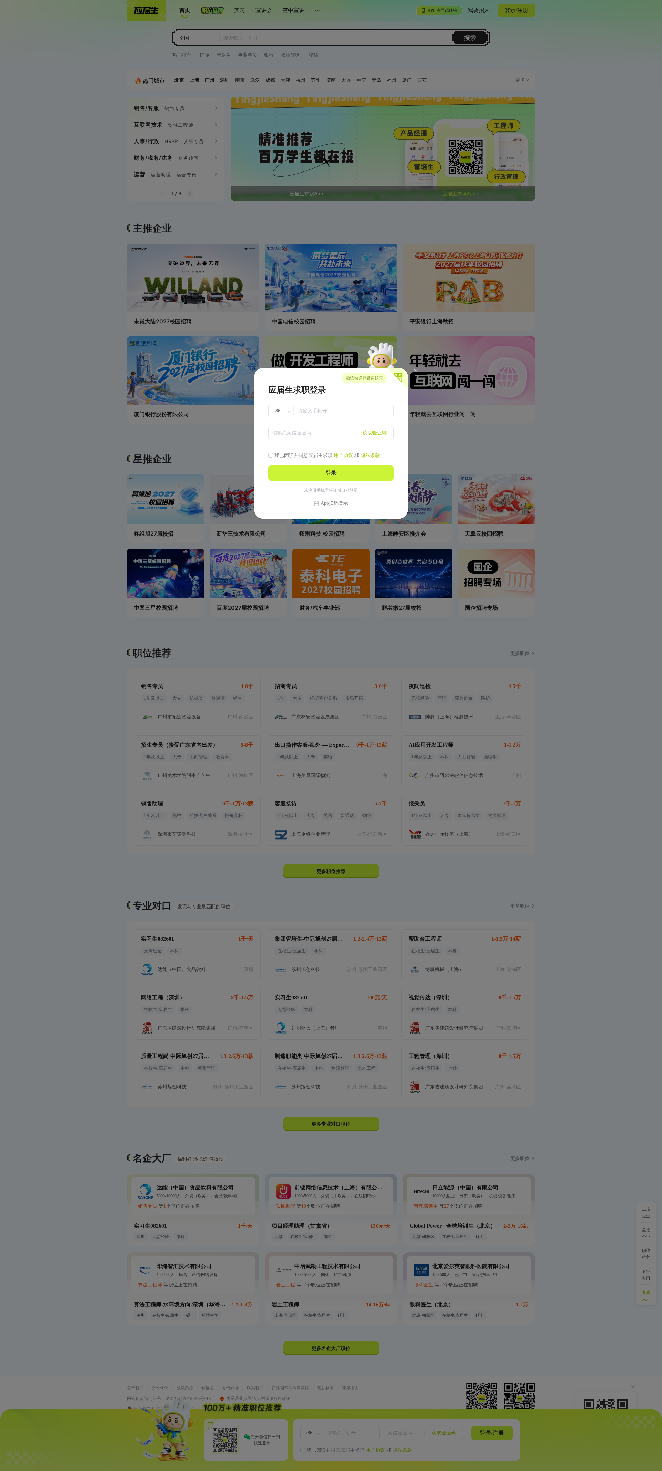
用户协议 (343, 455)
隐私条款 (370, 455)
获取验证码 (374, 432)
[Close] (416, 370)
